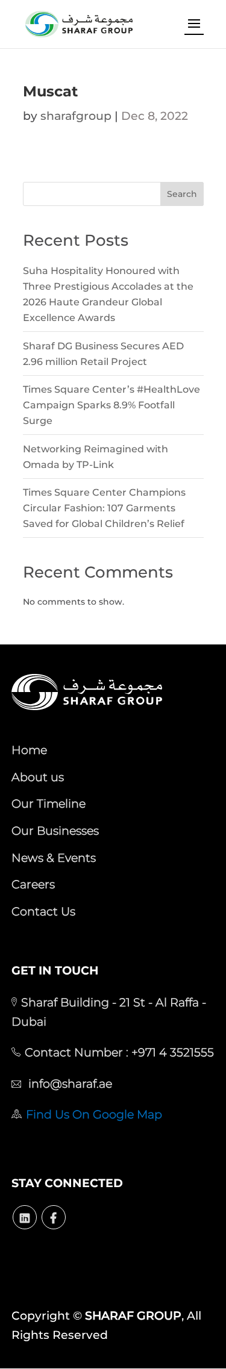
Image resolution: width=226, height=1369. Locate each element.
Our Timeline (48, 803)
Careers (33, 884)
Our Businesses (55, 830)
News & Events (53, 857)
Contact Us (43, 911)
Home (29, 750)
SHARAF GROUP (133, 1316)
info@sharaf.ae (68, 1083)
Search (182, 194)
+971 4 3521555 (171, 1052)
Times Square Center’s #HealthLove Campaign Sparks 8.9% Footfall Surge (111, 405)
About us (37, 777)
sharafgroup (75, 116)
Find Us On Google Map (94, 1114)
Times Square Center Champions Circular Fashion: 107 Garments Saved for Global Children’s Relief (104, 508)
